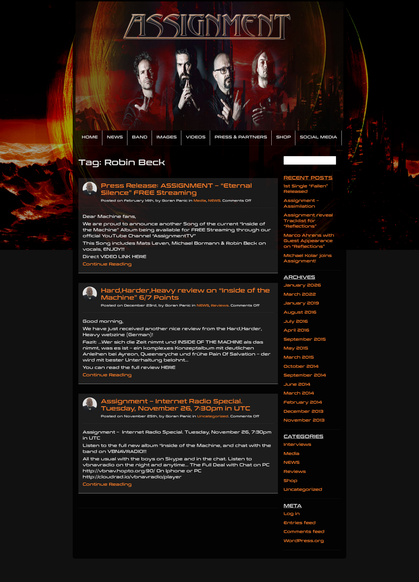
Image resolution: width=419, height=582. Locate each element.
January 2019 (301, 303)
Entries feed (300, 522)
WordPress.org (304, 540)
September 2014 (305, 375)
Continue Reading (107, 264)
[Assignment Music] (209, 65)
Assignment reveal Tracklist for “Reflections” (308, 221)
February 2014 (303, 402)
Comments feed (304, 531)
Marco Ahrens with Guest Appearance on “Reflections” (309, 241)
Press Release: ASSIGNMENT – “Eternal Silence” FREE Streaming (176, 189)
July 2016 (296, 321)
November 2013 (304, 420)
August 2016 (300, 312)
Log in (292, 513)
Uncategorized (212, 416)
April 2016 (296, 330)
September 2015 (305, 339)
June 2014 (297, 384)
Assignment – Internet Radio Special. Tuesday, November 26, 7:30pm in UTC (175, 405)
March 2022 (300, 294)
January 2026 (302, 285)
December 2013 (304, 411)
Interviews (297, 444)
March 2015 (299, 357)
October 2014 (301, 366)
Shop (290, 480)
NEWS (214, 201)
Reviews (220, 305)
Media (200, 201)
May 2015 (296, 348)
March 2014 (299, 393)
